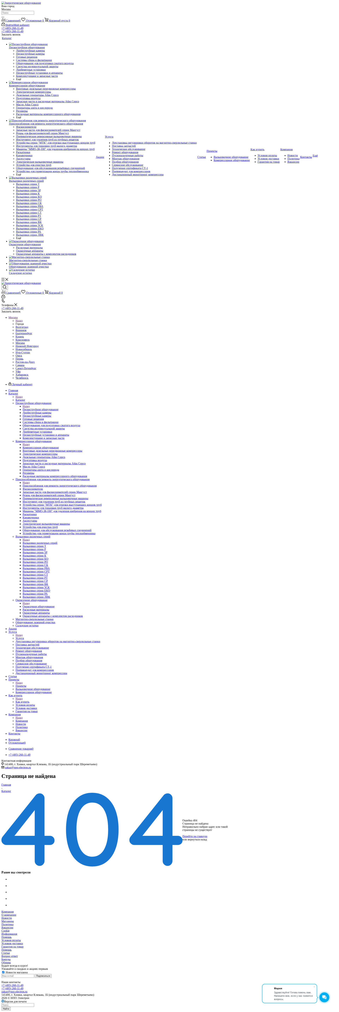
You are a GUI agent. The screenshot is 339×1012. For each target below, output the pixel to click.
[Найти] (2, 17)
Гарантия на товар (12, 946)
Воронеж (21, 330)
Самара (20, 365)
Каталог (20, 399)
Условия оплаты (11, 940)
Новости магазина (16, 972)
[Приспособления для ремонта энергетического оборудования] (52, 120)
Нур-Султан (23, 352)
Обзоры (6, 962)
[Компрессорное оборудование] (52, 82)
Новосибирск (24, 349)
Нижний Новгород (27, 346)
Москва (20, 342)
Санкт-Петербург (26, 368)
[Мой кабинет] (3, 297)
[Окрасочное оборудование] (52, 241)
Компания (22, 720)
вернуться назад (197, 839)
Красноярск (23, 339)
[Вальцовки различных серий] (52, 177)
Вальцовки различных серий (40, 542)
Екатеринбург (24, 333)
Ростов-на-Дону (25, 361)
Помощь (6, 937)
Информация (9, 933)
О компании (8, 914)
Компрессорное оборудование (41, 447)
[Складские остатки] (52, 269)
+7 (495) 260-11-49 (12, 28)
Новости (6, 918)
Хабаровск (22, 374)
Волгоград (22, 327)
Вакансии (7, 927)
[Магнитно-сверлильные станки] (52, 257)
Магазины (7, 921)
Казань (20, 336)
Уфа (18, 371)
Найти (6, 1008)
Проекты (21, 685)
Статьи (5, 952)
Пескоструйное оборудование (40, 409)
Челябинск (22, 377)
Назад (19, 320)
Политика (7, 924)
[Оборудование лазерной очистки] (52, 263)
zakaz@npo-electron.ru (18, 767)
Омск (19, 355)
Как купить (22, 701)
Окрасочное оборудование (39, 606)
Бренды (6, 959)
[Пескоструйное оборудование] (52, 44)
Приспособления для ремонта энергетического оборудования (60, 485)
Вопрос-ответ (9, 956)
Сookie (5, 930)
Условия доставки (12, 943)
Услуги (20, 638)
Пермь (19, 358)
